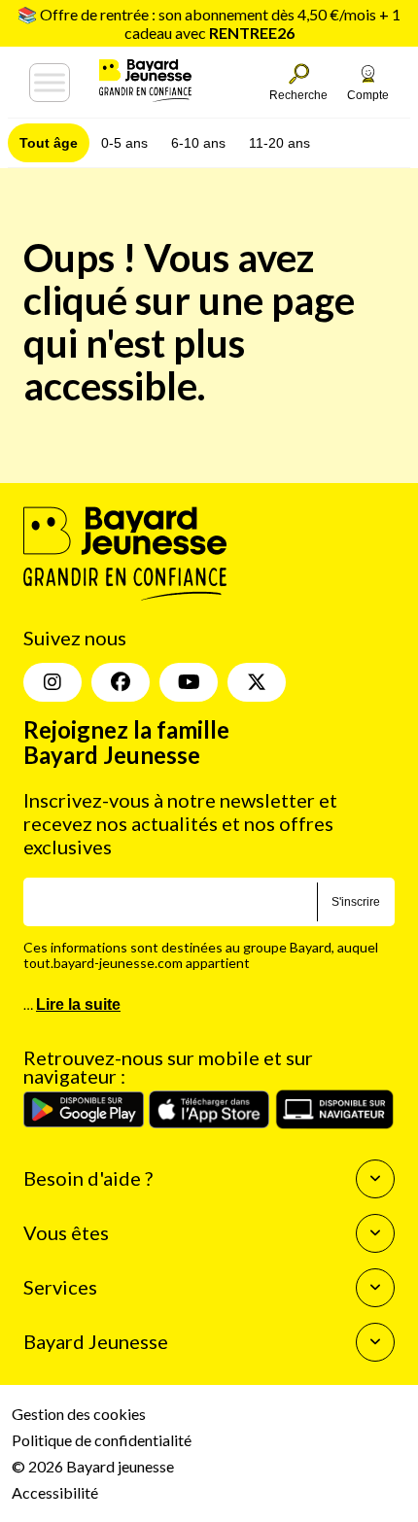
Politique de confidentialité (102, 1440)
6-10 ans (198, 143)
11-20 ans (279, 143)
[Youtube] (188, 682)
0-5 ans (124, 143)
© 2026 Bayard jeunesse (93, 1466)
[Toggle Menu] (49, 82)
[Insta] (52, 682)
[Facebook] (120, 682)
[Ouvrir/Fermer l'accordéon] (375, 1178)
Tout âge (48, 143)
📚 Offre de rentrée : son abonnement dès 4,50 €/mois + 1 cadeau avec (209, 23)
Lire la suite (78, 1004)
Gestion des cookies (79, 1413)
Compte (368, 95)
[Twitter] (256, 682)
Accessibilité (55, 1492)
